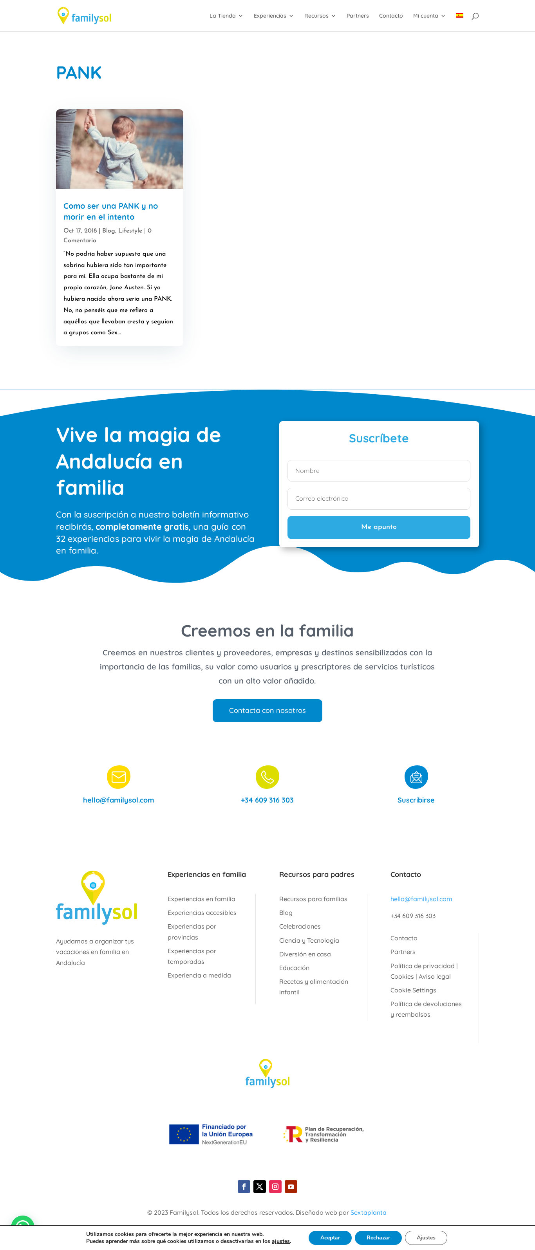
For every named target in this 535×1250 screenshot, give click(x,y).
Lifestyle (130, 231)
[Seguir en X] (259, 1186)
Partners (358, 16)
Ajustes (426, 1237)
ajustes (281, 1241)
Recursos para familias (313, 899)
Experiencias (270, 16)
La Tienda (223, 16)
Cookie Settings (413, 990)
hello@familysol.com (118, 799)
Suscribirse (416, 799)
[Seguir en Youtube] (291, 1186)
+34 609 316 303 (267, 799)
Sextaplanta (369, 1212)
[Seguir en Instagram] (275, 1186)
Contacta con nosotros (267, 710)
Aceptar (330, 1237)
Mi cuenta (425, 16)
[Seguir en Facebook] (244, 1186)
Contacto (391, 16)
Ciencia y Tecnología (309, 940)
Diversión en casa (305, 954)
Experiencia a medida (199, 975)
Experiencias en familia (201, 899)
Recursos (316, 16)
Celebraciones (300, 926)
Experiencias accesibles (202, 912)
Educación (294, 968)
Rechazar (378, 1237)
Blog (108, 231)
